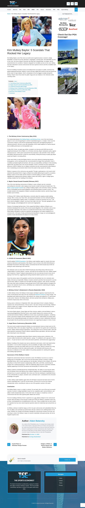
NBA (29, 9)
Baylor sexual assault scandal (15, 187)
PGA (58, 9)
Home (8, 13)
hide (15, 81)
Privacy (61, 485)
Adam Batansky (37, 421)
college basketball (35, 436)
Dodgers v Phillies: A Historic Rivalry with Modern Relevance (46, 445)
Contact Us (67, 459)
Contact (9, 9)
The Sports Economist (39, 503)
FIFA (54, 9)
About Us (15, 9)
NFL (20, 9)
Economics (48, 9)
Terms (60, 483)
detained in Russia (40, 294)
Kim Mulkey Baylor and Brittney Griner (30, 139)
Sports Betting (64, 9)
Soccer (42, 9)
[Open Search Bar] (76, 10)
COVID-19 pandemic (20, 261)
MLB (24, 9)
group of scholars (34, 484)
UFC (38, 9)
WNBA (33, 9)
